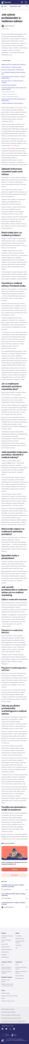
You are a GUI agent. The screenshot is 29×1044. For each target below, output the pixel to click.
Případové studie (19, 938)
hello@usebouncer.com (7, 1025)
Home (2, 6)
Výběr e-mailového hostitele (8, 91)
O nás (16, 964)
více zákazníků (15, 145)
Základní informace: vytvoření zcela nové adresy (13, 64)
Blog (5, 6)
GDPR (3, 998)
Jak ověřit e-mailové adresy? (8, 1012)
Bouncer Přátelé (19, 975)
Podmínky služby (5, 993)
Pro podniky (18, 936)
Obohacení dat (5, 952)
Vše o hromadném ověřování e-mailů (10, 1015)
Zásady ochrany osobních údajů (9, 996)
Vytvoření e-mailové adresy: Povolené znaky (12, 69)
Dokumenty (18, 945)
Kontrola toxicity (5, 947)
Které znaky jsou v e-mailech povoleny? (11, 67)
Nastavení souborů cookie (8, 1001)
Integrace (3, 954)
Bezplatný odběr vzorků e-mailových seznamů (7, 984)
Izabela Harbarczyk (9, 26)
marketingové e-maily (20, 107)
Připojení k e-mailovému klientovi (9, 94)
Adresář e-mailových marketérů (6, 972)
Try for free (14, 869)
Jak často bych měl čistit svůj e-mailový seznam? (13, 1021)
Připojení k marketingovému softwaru (10, 96)
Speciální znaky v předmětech (9, 85)
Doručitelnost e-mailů (15, 6)
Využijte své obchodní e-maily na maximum (12, 103)
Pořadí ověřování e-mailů (7, 1009)
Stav (16, 948)
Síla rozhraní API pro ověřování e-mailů (11, 1018)
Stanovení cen (5, 957)
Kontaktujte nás (19, 978)
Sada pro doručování (6, 949)
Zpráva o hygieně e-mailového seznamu (6, 968)
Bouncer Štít (4, 944)
